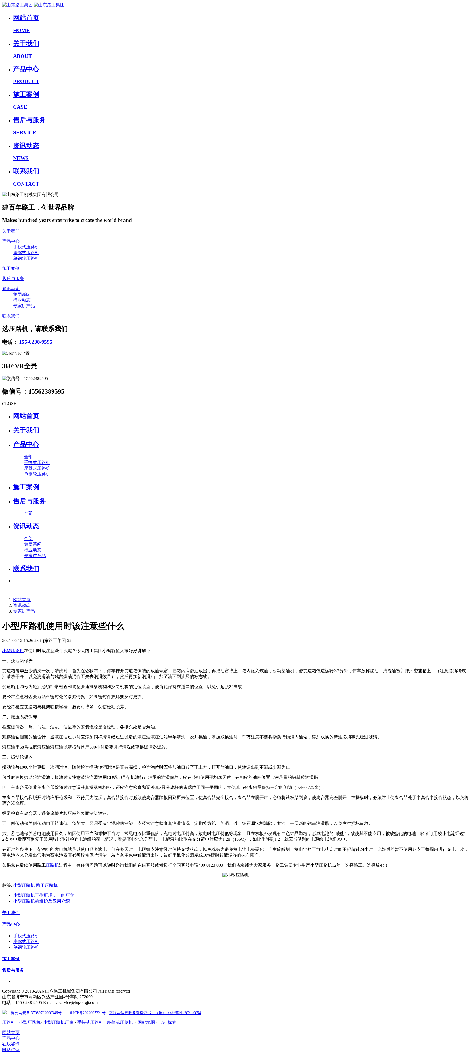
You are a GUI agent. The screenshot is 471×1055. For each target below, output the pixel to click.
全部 (28, 456)
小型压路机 (13, 650)
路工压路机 (47, 885)
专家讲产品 (24, 611)
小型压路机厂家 (58, 1022)
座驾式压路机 (120, 1022)
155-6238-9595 (35, 342)
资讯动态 (22, 605)
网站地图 (146, 1022)
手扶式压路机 (90, 1022)
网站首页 (26, 416)
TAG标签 (167, 1022)
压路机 (52, 865)
